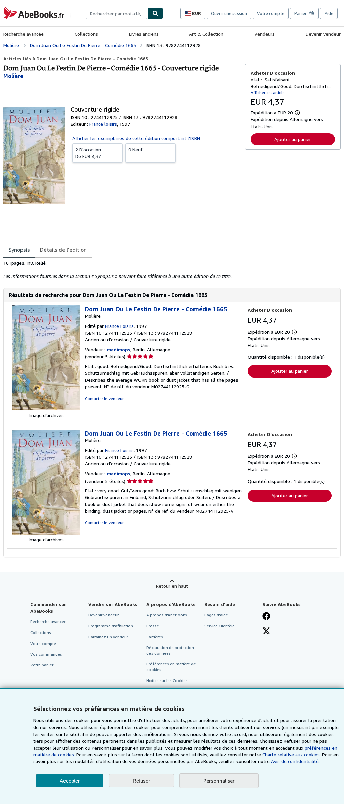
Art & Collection (206, 34)
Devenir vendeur (323, 34)
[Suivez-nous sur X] (266, 631)
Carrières (154, 636)
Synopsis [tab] (19, 249)
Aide (329, 13)
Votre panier (41, 664)
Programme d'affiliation (110, 626)
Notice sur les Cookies (167, 680)
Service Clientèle (219, 626)
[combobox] (116, 13)
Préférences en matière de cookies (171, 666)
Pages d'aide (216, 614)
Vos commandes (46, 654)
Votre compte (270, 13)
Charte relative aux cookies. (292, 754)
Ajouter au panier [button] (292, 139)
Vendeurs (264, 34)
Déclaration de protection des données (170, 650)
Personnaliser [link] (219, 780)
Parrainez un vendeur (108, 636)
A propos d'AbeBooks (166, 614)
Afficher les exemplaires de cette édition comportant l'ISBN (136, 138)
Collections (86, 34)
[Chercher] (155, 13)
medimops (118, 349)
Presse (152, 626)
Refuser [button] (141, 781)
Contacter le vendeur (104, 398)
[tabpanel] (121, 270)
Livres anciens (144, 34)
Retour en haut (172, 586)
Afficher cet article (268, 92)
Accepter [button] (70, 781)
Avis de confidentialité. (295, 761)
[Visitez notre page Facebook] (266, 616)
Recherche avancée (23, 34)
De (88, 153)
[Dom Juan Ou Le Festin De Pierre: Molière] (46, 408)
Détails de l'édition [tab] (63, 249)
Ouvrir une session (229, 13)
